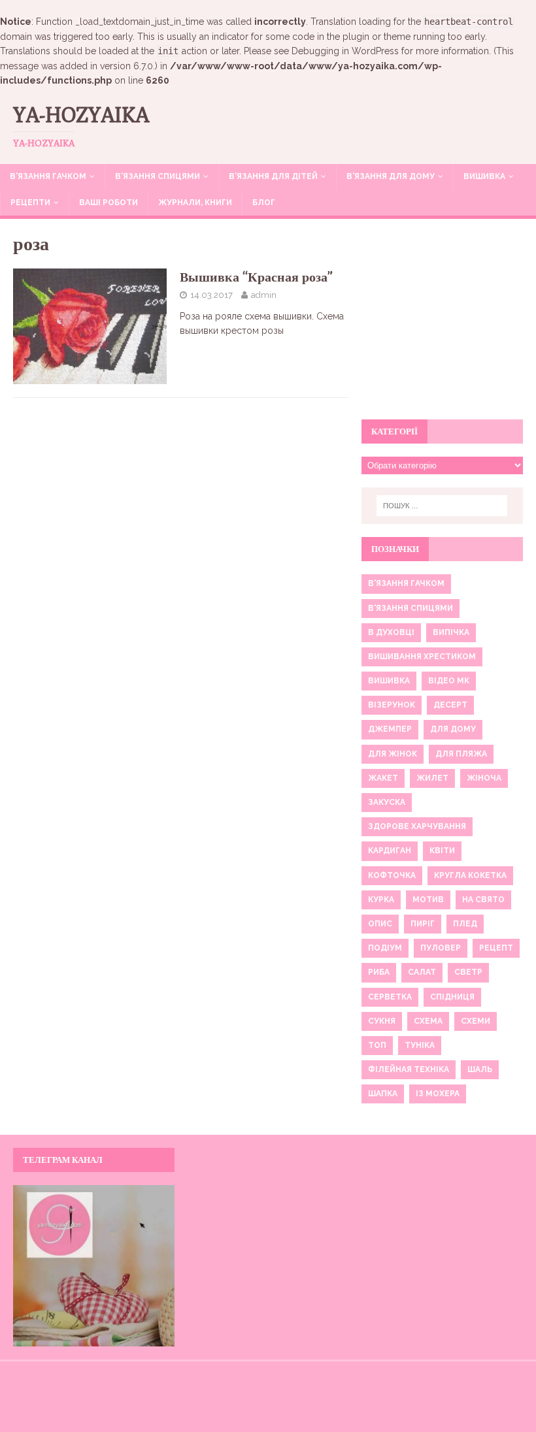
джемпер (390, 729)
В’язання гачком (48, 176)
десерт (450, 704)
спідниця (452, 996)
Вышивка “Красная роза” (256, 276)
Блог (263, 202)
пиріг (422, 923)
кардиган (389, 850)
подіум (385, 947)
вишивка (389, 680)
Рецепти (30, 202)
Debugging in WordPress (345, 51)
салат (422, 972)
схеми (475, 1021)
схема (428, 1021)
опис (380, 923)
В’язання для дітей (273, 176)
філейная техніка (408, 1069)
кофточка (392, 875)
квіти (442, 850)
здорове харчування (417, 826)
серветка (390, 996)
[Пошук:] (441, 505)
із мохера (438, 1093)
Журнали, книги (195, 202)
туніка (420, 1045)
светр (468, 972)
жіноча (484, 778)
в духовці (391, 632)
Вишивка (484, 176)
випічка (451, 632)
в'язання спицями (410, 608)
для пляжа (461, 753)
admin (263, 295)
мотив (428, 899)
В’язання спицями (157, 176)
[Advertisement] (442, 326)
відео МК (448, 680)
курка (381, 899)
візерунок (391, 704)
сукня (381, 1021)
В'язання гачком (406, 583)
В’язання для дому (390, 176)
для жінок (392, 753)
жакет (383, 778)
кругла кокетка (470, 875)
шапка (382, 1093)
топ (377, 1045)
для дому (453, 729)
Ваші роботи (108, 202)
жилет (432, 778)
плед (465, 923)
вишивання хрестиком (422, 656)
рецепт (496, 947)
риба (379, 972)
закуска (386, 802)
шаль (479, 1069)
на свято (483, 899)
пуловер (440, 947)
